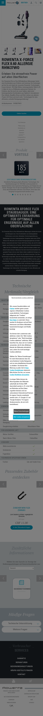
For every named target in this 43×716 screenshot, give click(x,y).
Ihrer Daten (13, 320)
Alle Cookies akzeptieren (21, 417)
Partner (12, 309)
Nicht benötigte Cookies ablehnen (22, 298)
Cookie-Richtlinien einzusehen (19, 375)
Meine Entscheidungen (21, 411)
